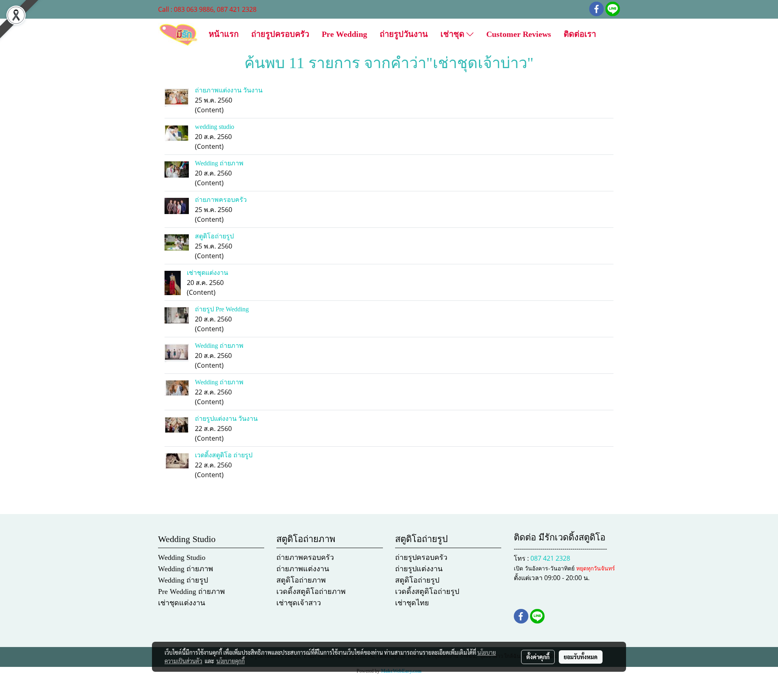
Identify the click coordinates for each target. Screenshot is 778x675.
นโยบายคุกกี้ (230, 660)
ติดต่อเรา (580, 34)
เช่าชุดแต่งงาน (207, 272)
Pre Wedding (344, 34)
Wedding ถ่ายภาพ (219, 163)
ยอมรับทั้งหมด (581, 656)
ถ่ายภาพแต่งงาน (302, 569)
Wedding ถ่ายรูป (183, 580)
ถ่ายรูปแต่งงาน (418, 569)
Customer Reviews (518, 34)
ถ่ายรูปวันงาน (404, 34)
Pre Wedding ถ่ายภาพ (191, 591)
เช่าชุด (453, 34)
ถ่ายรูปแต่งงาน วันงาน (226, 418)
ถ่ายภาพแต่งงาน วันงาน (229, 90)
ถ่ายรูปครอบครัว (280, 34)
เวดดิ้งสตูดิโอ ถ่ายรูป (223, 455)
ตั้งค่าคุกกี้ (537, 656)
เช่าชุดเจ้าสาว (298, 603)
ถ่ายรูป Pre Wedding (222, 309)
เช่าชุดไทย (412, 603)
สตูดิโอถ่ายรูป (214, 236)
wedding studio (214, 126)
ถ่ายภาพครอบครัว (221, 199)
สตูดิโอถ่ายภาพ (301, 580)
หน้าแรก (224, 34)
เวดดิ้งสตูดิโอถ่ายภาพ (311, 591)
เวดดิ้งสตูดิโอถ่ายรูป (427, 591)
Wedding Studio (181, 557)
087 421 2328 (550, 558)
